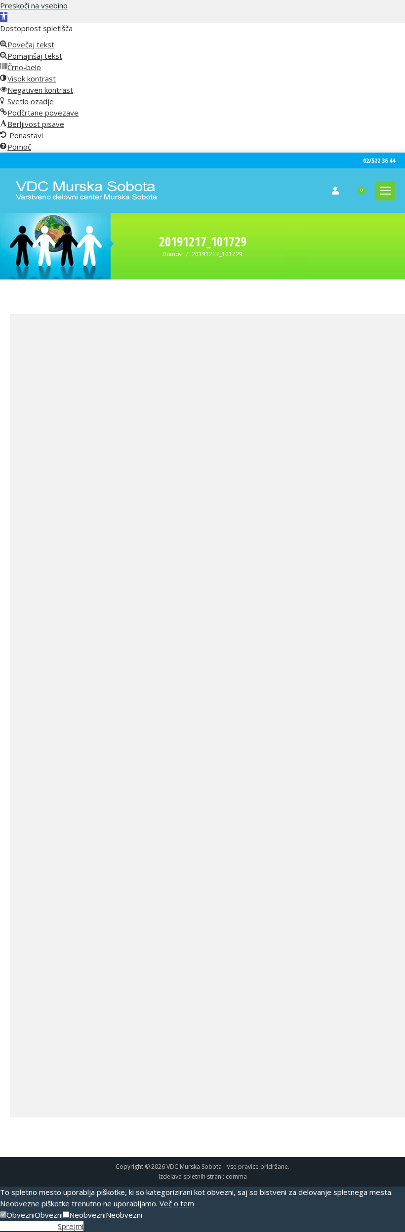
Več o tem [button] (177, 1203)
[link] (3, 17)
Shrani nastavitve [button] (29, 1226)
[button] (17, 1215)
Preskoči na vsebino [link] (34, 5)
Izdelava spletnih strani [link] (191, 1176)
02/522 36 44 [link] (379, 160)
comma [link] (236, 1176)
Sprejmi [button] (70, 1226)
